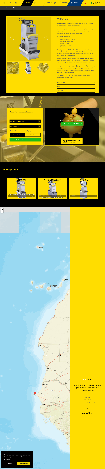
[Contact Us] (93, 3)
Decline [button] (10, 463)
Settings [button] (7, 459)
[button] (35, 393)
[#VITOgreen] (91, 3)
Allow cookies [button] (24, 463)
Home (2, 8)
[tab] (76, 83)
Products (8, 8)
